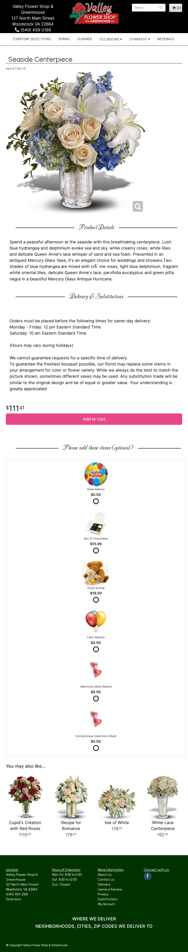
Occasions (109, 39)
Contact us (106, 879)
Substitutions (108, 899)
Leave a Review (110, 889)
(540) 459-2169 (35, 29)
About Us (104, 875)
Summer (84, 39)
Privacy (103, 894)
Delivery (104, 884)
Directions (13, 899)
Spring (64, 39)
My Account (106, 904)
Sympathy (138, 39)
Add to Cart (94, 419)
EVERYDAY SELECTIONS (32, 39)
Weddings (166, 39)
